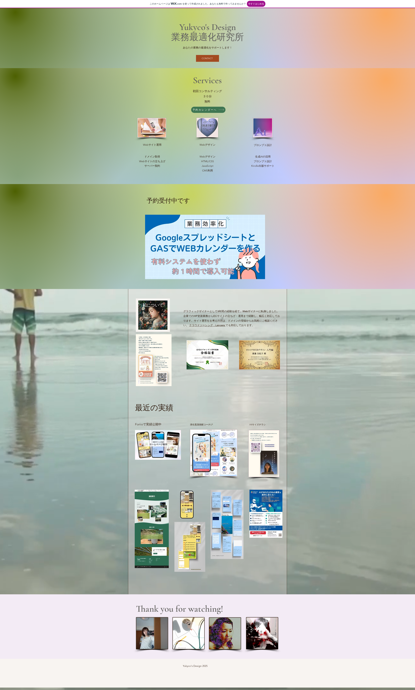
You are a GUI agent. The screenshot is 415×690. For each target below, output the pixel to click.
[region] (153, 315)
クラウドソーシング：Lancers (207, 325)
